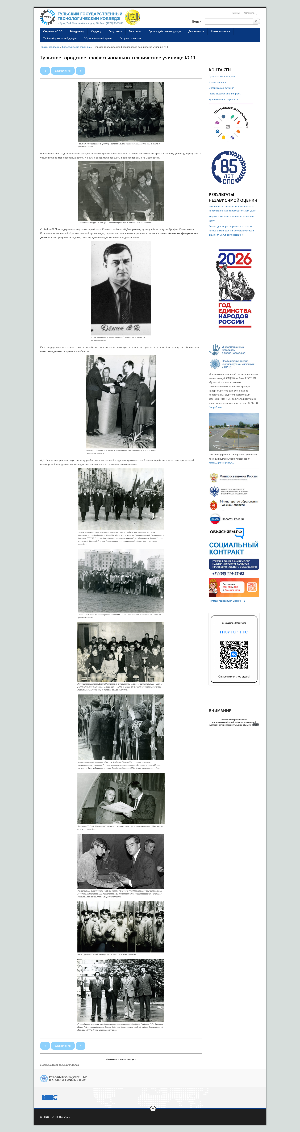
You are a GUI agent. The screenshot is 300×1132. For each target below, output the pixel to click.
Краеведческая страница (223, 99)
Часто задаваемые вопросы (225, 93)
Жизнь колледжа (220, 31)
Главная (236, 13)
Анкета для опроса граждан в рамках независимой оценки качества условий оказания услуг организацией (231, 230)
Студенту (96, 31)
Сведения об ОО (52, 31)
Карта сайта (249, 13)
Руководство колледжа (222, 75)
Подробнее (215, 407)
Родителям (135, 31)
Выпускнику (115, 31)
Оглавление (63, 71)
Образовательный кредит (98, 38)
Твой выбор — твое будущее (60, 38)
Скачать (255, 724)
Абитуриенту (77, 31)
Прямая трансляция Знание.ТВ (227, 600)
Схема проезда (218, 81)
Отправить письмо (130, 38)
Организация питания (221, 87)
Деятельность (196, 31)
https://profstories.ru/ (222, 462)
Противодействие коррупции (165, 31)
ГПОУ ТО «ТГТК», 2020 (56, 1116)
